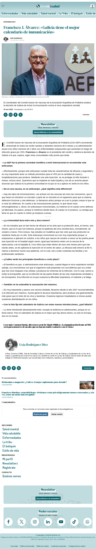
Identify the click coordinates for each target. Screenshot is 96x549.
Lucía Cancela (7, 397)
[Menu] (3, 6)
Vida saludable (29, 14)
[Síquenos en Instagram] (35, 522)
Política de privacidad (27, 546)
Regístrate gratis (40, 414)
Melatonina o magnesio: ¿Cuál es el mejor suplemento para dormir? (34, 382)
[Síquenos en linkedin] (48, 522)
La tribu (7, 441)
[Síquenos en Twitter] (22, 522)
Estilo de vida (10, 450)
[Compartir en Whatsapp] (6, 115)
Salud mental (48, 14)
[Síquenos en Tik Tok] (74, 522)
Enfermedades (10, 14)
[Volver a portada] (48, 6)
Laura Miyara (7, 385)
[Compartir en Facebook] (15, 115)
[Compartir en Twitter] (20, 115)
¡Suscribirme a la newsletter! (48, 132)
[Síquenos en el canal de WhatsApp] (87, 522)
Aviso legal (14, 546)
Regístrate (8, 467)
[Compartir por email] (11, 115)
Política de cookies (42, 546)
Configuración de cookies (76, 546)
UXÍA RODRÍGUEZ (16, 38)
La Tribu (63, 14)
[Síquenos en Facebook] (8, 522)
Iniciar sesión (57, 414)
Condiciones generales (58, 546)
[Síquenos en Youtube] (61, 522)
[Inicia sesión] (92, 6)
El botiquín (77, 14)
